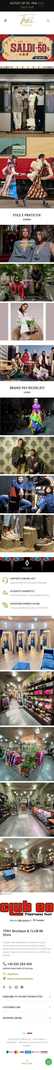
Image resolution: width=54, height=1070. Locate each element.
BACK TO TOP (27, 1063)
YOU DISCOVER (32, 5)
